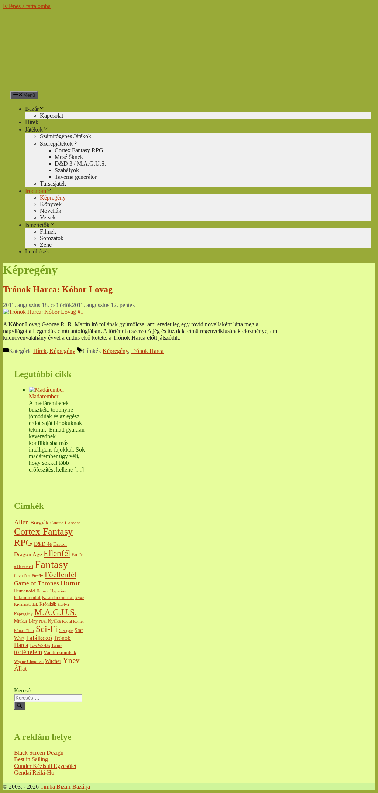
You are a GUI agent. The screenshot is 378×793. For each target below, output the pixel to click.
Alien (21, 522)
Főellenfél (60, 575)
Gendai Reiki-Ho (34, 772)
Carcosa (73, 522)
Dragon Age (28, 554)
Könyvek (51, 204)
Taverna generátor (76, 177)
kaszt (79, 598)
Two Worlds (40, 646)
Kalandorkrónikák (58, 597)
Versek (48, 217)
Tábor (56, 645)
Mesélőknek (69, 157)
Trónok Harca (147, 351)
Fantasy (51, 564)
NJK (43, 621)
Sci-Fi (47, 629)
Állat (20, 668)
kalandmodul (27, 597)
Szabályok (67, 170)
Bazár (32, 109)
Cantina (56, 523)
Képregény (53, 197)
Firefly (37, 576)
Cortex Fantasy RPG (79, 150)
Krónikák (47, 604)
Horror (70, 583)
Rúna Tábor (24, 631)
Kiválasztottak (26, 604)
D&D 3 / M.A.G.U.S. (80, 163)
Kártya (63, 604)
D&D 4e (43, 544)
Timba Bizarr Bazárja (65, 786)
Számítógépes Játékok (65, 136)
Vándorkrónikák (60, 652)
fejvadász (22, 576)
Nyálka (54, 621)
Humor (43, 591)
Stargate (66, 630)
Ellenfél (57, 553)
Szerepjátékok (56, 143)
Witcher (53, 661)
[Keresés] (19, 706)
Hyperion (58, 591)
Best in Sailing (31, 759)
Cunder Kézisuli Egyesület (45, 766)
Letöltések (37, 251)
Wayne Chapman (29, 661)
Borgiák (39, 522)
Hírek (31, 122)
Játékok (34, 129)
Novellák (50, 211)
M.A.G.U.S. (55, 612)
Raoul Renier (73, 621)
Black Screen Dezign (38, 752)
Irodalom (35, 191)
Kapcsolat (51, 115)
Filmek (48, 231)
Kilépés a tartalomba (27, 6)
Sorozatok (51, 238)
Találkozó (39, 637)
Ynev (71, 660)
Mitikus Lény (26, 621)
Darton (60, 544)
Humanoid (24, 590)
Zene (46, 245)
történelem (28, 652)
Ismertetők (37, 225)
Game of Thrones (36, 583)
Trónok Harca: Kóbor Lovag (58, 289)
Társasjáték (53, 183)
